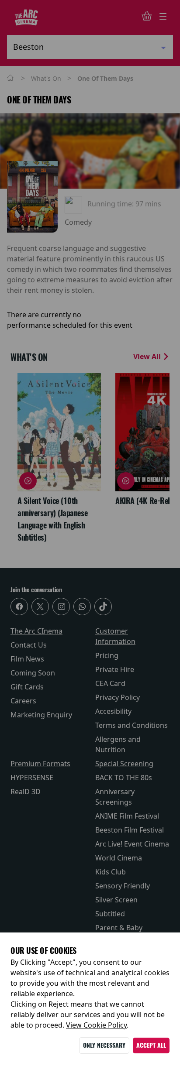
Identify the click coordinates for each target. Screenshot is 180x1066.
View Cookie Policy (96, 1025)
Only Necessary (104, 1045)
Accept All (151, 1045)
